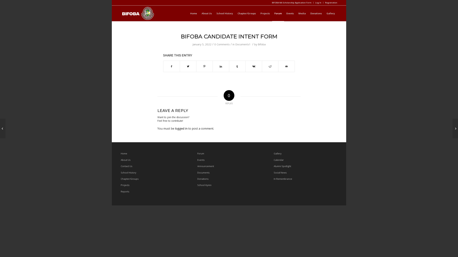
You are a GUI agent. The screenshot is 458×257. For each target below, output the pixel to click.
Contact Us (126, 166)
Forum (200, 153)
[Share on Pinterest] (204, 66)
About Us (126, 160)
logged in (181, 128)
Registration (331, 2)
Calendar (279, 160)
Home (124, 153)
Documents (203, 172)
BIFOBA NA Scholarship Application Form (291, 2)
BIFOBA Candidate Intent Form (229, 36)
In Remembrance (283, 178)
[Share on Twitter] (188, 66)
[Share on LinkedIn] (221, 66)
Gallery (278, 153)
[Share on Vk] (254, 66)
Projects (125, 185)
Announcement (205, 166)
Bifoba (262, 44)
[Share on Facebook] (171, 66)
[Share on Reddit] (270, 66)
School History (128, 172)
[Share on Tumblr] (237, 66)
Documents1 (243, 44)
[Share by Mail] (286, 66)
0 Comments (222, 44)
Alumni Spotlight (282, 166)
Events (201, 160)
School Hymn (204, 185)
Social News (280, 172)
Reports (125, 191)
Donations (203, 178)
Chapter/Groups (130, 178)
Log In (318, 2)
